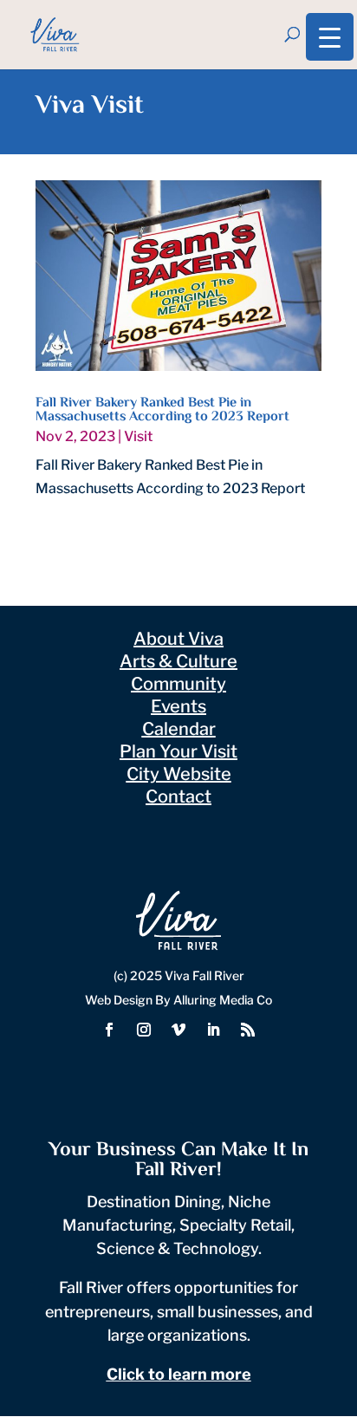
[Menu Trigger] (330, 37)
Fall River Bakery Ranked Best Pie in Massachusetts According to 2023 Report (162, 410)
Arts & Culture (178, 661)
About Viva (178, 638)
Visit (138, 436)
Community (178, 683)
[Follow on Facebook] (109, 1029)
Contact (178, 796)
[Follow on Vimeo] (178, 1029)
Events (178, 706)
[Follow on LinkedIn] (213, 1029)
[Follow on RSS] (248, 1029)
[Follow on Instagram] (144, 1029)
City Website (179, 774)
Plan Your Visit (178, 751)
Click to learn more (179, 1374)
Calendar (179, 728)
